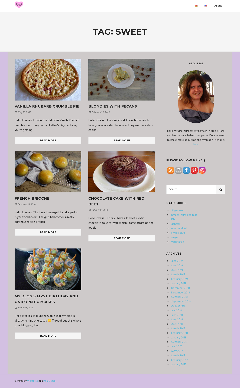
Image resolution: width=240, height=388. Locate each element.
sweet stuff (178, 233)
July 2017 (176, 346)
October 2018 (179, 297)
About (218, 6)
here (195, 144)
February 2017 (179, 360)
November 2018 (180, 292)
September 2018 (181, 301)
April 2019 (177, 270)
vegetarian (177, 242)
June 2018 (177, 315)
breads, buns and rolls (184, 215)
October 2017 (179, 342)
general (175, 224)
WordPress (32, 381)
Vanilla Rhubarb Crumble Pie (47, 106)
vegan (175, 237)
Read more (48, 140)
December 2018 (180, 288)
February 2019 (179, 279)
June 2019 (177, 261)
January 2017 (178, 364)
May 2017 (177, 351)
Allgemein (177, 210)
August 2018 (178, 306)
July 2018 (176, 310)
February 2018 (179, 333)
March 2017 (178, 355)
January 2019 (178, 283)
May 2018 (177, 319)
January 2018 (178, 337)
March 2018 (178, 328)
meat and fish (179, 228)
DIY (173, 219)
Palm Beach (49, 381)
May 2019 (177, 265)
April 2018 (177, 324)
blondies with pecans (112, 106)
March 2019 (178, 274)
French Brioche (32, 198)
